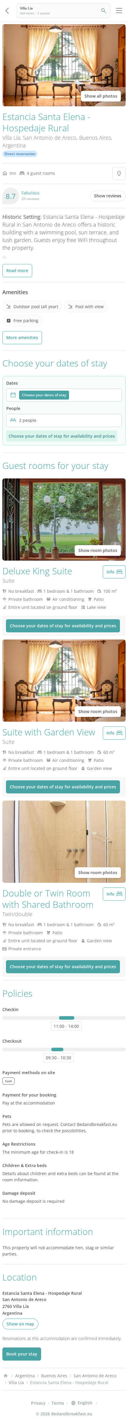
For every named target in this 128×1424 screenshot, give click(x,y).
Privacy (38, 1403)
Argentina (14, 145)
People (13, 408)
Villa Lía (11, 137)
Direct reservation (19, 153)
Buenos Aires (95, 137)
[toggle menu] (119, 10)
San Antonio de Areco (50, 137)
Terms (57, 1403)
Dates (12, 383)
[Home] (5, 1376)
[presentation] (64, 395)
